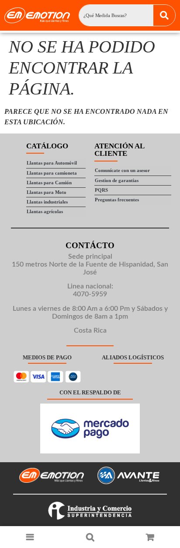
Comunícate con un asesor (122, 170)
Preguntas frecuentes (117, 199)
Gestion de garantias (116, 180)
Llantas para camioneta (52, 173)
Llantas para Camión (49, 182)
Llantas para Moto (46, 192)
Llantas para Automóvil (52, 162)
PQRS (101, 190)
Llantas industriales (47, 201)
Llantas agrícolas (45, 211)
